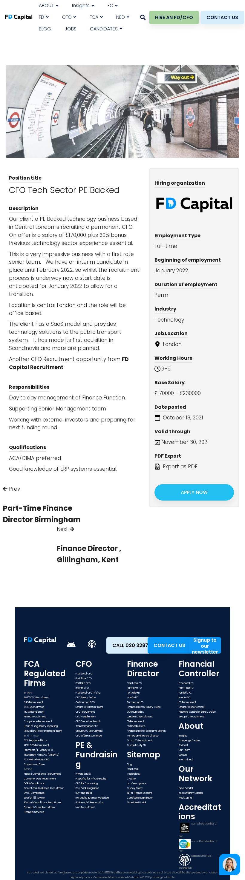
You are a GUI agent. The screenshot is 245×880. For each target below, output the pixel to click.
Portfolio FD (133, 692)
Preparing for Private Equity (91, 778)
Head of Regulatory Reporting (41, 726)
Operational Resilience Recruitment (44, 788)
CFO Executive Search (88, 721)
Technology (133, 774)
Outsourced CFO (85, 702)
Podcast (183, 745)
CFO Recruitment (53, 359)
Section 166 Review (34, 797)
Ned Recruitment (85, 807)
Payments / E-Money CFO (38, 750)
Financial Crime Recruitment (40, 807)
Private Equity (83, 774)
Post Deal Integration (87, 788)
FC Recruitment (187, 702)
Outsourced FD (135, 712)
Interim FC (184, 697)
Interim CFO (82, 688)
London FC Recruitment (191, 707)
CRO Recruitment (33, 702)
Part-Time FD (134, 688)
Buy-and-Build (84, 793)
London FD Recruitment (139, 716)
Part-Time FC (186, 688)
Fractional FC (186, 683)
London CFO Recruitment (89, 707)
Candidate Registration (140, 797)
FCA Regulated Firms (35, 740)
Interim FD (132, 697)
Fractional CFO (84, 673)
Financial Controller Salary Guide (197, 712)
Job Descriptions (136, 783)
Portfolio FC (185, 692)
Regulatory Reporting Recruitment (43, 731)
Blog (129, 764)
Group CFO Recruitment (89, 731)
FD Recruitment (135, 721)
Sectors (183, 755)
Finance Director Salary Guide (144, 707)
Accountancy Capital (191, 793)
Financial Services (34, 812)
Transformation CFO (87, 726)
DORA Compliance (34, 783)
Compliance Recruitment (38, 721)
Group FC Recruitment (191, 716)
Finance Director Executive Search (146, 731)
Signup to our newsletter (205, 645)
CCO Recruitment (34, 707)
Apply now (194, 492)
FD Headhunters (136, 726)
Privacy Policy (135, 788)
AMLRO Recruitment (35, 716)
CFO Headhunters (86, 716)
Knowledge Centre (189, 740)
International (186, 759)
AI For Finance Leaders (139, 793)
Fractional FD (134, 683)
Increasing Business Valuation (92, 797)
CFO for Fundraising (87, 783)
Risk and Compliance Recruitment (43, 802)
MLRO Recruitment (34, 712)
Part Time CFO (84, 678)
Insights (183, 735)
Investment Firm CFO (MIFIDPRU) (41, 755)
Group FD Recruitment (139, 740)
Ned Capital (185, 797)
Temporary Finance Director (143, 735)
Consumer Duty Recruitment (40, 778)
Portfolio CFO (83, 683)
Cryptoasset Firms (34, 764)
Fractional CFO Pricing (88, 692)
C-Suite (131, 778)
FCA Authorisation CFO (36, 759)
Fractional (132, 769)
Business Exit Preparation (89, 802)
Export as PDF (179, 466)
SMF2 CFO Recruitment (36, 697)
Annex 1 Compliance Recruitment (42, 774)
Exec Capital (186, 788)
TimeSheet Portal (136, 802)
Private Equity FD (136, 745)
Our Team (184, 750)
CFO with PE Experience (89, 735)
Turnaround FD (135, 702)
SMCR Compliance (34, 793)
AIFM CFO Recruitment (36, 745)
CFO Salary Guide (86, 697)
